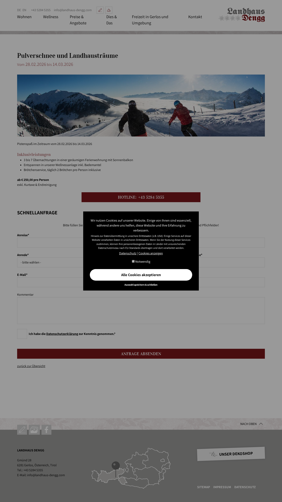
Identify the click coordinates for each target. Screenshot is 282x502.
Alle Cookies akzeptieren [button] (141, 274)
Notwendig (142, 261)
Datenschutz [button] (127, 253)
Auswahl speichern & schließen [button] (141, 284)
